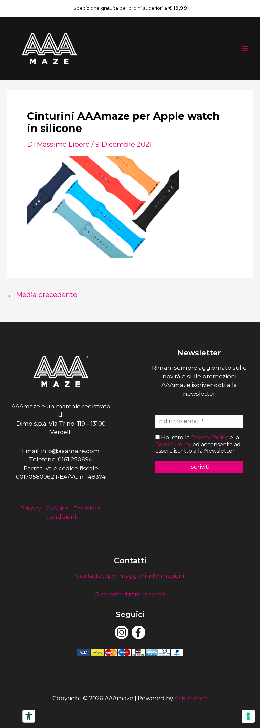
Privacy (30, 508)
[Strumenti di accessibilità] (28, 716)
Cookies (57, 508)
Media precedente (42, 294)
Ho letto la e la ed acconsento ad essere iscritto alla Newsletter (198, 444)
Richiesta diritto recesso (130, 594)
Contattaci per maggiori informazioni (130, 575)
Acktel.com (191, 698)
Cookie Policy (173, 444)
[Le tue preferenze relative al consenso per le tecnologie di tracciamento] (248, 716)
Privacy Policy (209, 437)
